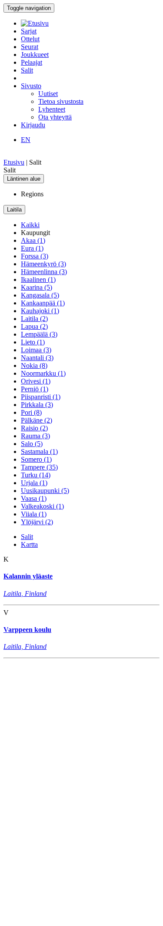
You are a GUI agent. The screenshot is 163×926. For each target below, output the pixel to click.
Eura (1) (32, 248)
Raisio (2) (34, 428)
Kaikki (30, 224)
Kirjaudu (33, 125)
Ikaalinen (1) (38, 279)
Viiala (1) (34, 514)
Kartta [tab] (29, 544)
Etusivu (13, 162)
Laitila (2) (34, 318)
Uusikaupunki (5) (45, 490)
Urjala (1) (34, 482)
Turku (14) (35, 475)
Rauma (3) (35, 436)
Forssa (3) (34, 256)
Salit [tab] (27, 536)
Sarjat (29, 31)
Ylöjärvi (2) (37, 522)
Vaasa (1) (34, 498)
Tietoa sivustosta (60, 101)
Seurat (29, 46)
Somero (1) (36, 459)
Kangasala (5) (40, 295)
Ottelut (30, 39)
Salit (27, 70)
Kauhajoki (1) (40, 310)
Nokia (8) (34, 365)
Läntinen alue (23, 178)
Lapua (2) (34, 326)
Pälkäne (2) (36, 420)
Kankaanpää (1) (43, 303)
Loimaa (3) (36, 350)
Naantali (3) (37, 357)
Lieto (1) (33, 342)
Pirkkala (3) (37, 404)
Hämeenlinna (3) (44, 271)
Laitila (14, 209)
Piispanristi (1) (40, 396)
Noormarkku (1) (43, 373)
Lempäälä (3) (39, 334)
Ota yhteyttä (55, 117)
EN (25, 139)
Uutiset (48, 93)
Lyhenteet (51, 109)
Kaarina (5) (36, 287)
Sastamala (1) (39, 451)
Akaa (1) (33, 240)
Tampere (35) (39, 467)
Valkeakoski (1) (42, 506)
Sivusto (31, 85)
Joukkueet (35, 54)
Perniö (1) (34, 389)
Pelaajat (31, 62)
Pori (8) (31, 412)
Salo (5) (32, 443)
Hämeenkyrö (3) (43, 264)
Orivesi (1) (35, 381)
